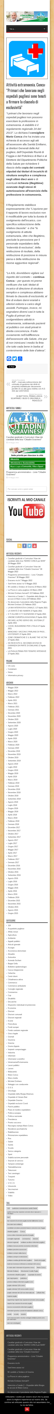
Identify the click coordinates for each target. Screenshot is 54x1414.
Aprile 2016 (12, 891)
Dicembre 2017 (14, 827)
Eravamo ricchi (14, 580)
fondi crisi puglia (39, 1260)
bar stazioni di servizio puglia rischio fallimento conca (25, 1221)
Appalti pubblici (14, 941)
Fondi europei (13, 1027)
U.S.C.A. (11, 1183)
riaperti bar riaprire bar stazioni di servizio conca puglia (25, 1300)
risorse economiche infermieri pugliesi (20, 1307)
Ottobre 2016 (13, 872)
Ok (27, 1409)
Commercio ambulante (17, 986)
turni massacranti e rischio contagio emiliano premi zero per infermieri (26, 1318)
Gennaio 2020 (13, 748)
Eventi (10, 1021)
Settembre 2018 (14, 799)
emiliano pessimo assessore (16, 1249)
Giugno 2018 (13, 808)
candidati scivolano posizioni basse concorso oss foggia (26, 1228)
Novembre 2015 (14, 904)
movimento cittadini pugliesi (16, 1275)
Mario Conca (13, 1075)
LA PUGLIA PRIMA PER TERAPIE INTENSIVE (27, 651)
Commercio (12, 983)
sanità (9, 1314)
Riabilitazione (13, 1132)
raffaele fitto (40, 1292)
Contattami (12, 669)
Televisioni (12, 1170)
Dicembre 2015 (14, 901)
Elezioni (11, 1011)
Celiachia (11, 973)
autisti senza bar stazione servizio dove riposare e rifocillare (24, 1212)
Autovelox (12, 957)
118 (9, 925)
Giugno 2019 (13, 770)
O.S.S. (10, 1088)
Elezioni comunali (15, 1014)
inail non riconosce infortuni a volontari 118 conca (23, 1264)
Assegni (11, 948)
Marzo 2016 (12, 894)
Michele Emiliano (15, 1081)
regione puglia (12, 1296)
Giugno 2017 (13, 846)
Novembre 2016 (14, 869)
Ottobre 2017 (13, 834)
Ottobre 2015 (13, 907)
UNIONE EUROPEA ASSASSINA (21, 617)
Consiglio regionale (15, 989)
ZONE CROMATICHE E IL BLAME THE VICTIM (27, 637)
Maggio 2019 (13, 773)
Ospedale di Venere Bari (17, 1097)
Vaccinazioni (13, 1189)
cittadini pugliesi (12, 1231)
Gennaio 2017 (13, 862)
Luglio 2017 (12, 843)
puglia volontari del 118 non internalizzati (20, 1292)
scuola (16, 1314)
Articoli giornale (14, 944)
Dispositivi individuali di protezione (21, 1005)
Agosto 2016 (13, 878)
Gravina (11, 1043)
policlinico (23, 1278)
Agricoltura (12, 935)
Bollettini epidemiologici (17, 967)
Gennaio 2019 (13, 786)
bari (8, 1217)
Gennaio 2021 (13, 710)
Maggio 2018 (13, 812)
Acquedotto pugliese (16, 929)
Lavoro (10, 1068)
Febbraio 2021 (13, 707)
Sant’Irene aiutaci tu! (16, 584)
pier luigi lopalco (12, 1278)
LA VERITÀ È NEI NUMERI (19, 611)
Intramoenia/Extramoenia (18, 1062)
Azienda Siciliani (14, 960)
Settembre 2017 (14, 837)
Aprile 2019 (12, 777)
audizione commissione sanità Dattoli (24, 1208)
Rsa (9, 1138)
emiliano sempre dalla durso (16, 1253)
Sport (10, 1154)
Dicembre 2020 (14, 713)
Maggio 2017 (13, 850)
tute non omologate (13, 1323)
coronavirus (26, 1239)
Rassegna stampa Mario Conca (20, 1126)
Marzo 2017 (12, 856)
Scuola (10, 1148)
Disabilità (11, 999)
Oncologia (12, 1091)
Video (10, 1196)
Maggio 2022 (13, 691)
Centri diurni (12, 976)
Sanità (10, 1145)
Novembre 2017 (14, 831)
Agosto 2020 (13, 726)
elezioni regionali (12, 1242)
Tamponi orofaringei (16, 1164)
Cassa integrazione (15, 970)
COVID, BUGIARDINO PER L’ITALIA (23, 626)
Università (12, 1186)
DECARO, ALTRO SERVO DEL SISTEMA (25, 620)
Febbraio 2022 (13, 697)
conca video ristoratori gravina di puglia (20, 1235)
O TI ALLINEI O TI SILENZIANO (21, 614)
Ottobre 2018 (13, 796)
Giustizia (11, 1040)
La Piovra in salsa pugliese (18, 590)
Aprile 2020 (12, 738)
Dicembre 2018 (14, 789)
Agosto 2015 (13, 910)
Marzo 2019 (12, 780)
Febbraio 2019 (13, 783)
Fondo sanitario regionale (18, 1030)
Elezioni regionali (14, 1018)
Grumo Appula (13, 1046)
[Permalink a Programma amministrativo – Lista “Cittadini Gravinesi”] (27, 469)
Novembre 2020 (14, 716)
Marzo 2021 (12, 703)
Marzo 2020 (12, 742)
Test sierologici (14, 1173)
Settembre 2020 (14, 723)
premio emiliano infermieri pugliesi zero (20, 1282)
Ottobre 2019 (13, 757)
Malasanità (12, 1072)
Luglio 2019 (12, 767)
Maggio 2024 (13, 688)
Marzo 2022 (12, 694)
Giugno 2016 (13, 885)
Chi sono (11, 666)
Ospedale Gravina (15, 1100)
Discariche (12, 1002)
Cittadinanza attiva (15, 979)
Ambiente (12, 938)
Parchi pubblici (14, 1107)
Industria (11, 1053)
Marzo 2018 (12, 818)
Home (10, 672)
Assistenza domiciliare (17, 951)
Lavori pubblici (13, 1065)
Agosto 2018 (13, 802)
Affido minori (13, 932)
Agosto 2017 (13, 840)
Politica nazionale (15, 1116)
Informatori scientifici (16, 1059)
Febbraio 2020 (13, 745)
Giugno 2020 (13, 732)
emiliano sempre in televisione (17, 1257)
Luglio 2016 (12, 881)
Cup (9, 995)
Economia (12, 1008)
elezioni (35, 1239)
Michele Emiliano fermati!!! (18, 593)
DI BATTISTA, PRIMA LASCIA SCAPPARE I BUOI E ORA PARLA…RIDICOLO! (26, 397)
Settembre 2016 (14, 875)
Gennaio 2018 (13, 824)
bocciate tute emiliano (14, 1224)
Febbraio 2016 (13, 897)
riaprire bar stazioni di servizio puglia (19, 1303)
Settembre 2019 (14, 761)
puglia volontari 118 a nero (16, 1285)
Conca (22, 1231)
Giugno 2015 (13, 913)
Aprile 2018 (12, 815)
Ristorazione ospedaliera (18, 1135)
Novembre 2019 (14, 754)
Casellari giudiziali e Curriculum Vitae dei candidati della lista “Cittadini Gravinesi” (24, 438)
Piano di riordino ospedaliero (19, 1110)
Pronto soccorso (14, 1123)
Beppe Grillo (13, 964)
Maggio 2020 (13, 735)
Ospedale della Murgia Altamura (20, 1094)
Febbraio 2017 (13, 859)
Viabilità (11, 1192)
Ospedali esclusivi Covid (18, 1103)
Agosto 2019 (13, 764)
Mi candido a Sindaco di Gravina (21, 587)
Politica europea (14, 1113)
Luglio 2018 (12, 805)
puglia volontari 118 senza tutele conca (20, 1289)
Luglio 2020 (12, 729)
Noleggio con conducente (18, 1084)
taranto (23, 1314)
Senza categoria (14, 1151)
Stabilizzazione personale (18, 1157)
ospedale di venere (34, 1275)
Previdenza (12, 1119)
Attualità (11, 954)
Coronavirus (12, 992)
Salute (10, 1142)
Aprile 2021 (12, 700)
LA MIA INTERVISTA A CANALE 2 (22, 608)
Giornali (11, 1037)
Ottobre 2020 (13, 719)
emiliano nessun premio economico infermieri (22, 1246)
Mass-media (13, 1078)
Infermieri (11, 1056)
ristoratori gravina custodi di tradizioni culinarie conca (25, 1310)
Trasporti (11, 1177)
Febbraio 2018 (13, 821)
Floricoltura (12, 1024)
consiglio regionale (13, 1239)
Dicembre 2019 (14, 751)
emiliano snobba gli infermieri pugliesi (19, 1260)
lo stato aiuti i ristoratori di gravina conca (20, 1267)
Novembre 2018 (14, 792)
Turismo (11, 1180)
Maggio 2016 (13, 888)
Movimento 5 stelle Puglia (29, 1271)
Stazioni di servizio (15, 1161)
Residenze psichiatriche (17, 1129)
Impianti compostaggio (17, 1049)
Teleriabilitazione (14, 1167)
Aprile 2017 (12, 853)
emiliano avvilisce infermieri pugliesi (32, 1242)
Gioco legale (13, 1034)
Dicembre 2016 (14, 866)
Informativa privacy (15, 675)
